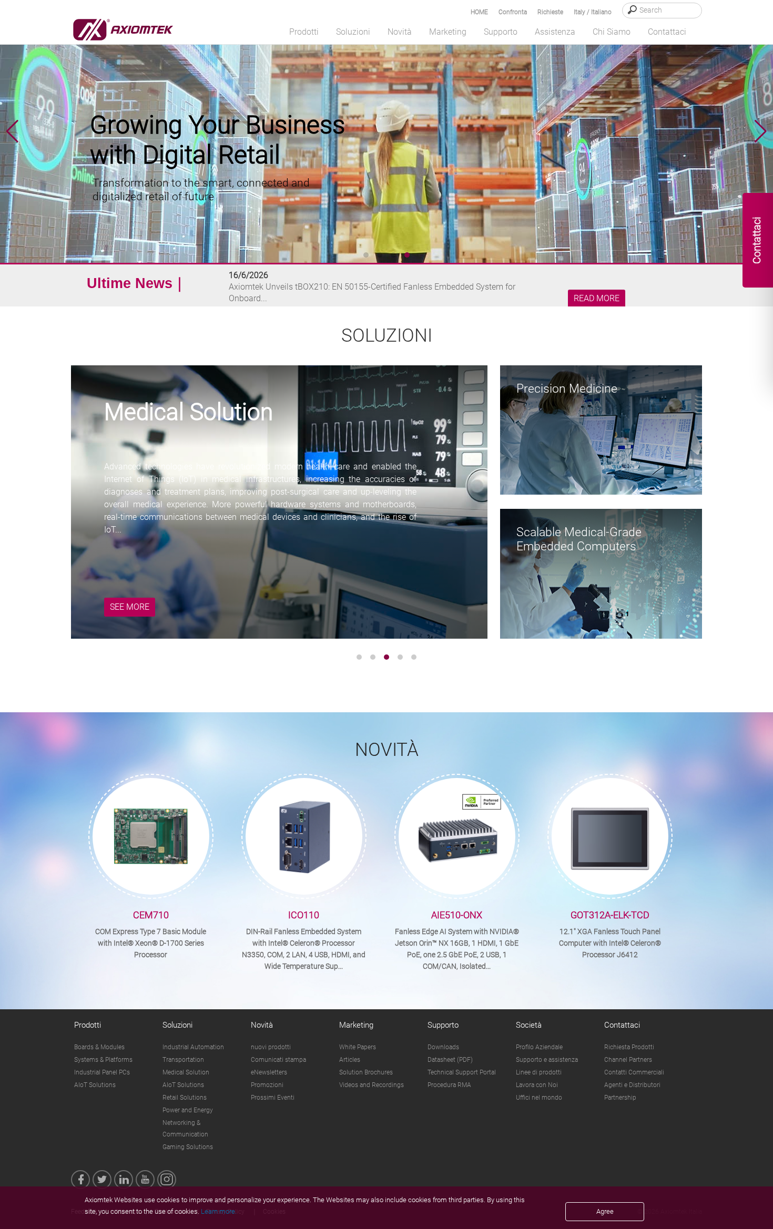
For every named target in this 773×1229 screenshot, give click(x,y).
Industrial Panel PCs (102, 1072)
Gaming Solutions (187, 1147)
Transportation (183, 1059)
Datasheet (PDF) (450, 1059)
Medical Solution (185, 1072)
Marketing (356, 1025)
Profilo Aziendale (539, 1047)
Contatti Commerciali (634, 1072)
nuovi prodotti (271, 1047)
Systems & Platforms (103, 1059)
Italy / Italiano (593, 12)
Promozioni (267, 1085)
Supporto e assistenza (547, 1059)
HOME (479, 12)
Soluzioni (177, 1025)
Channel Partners (628, 1059)
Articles (349, 1059)
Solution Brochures (366, 1072)
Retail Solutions (184, 1097)
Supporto (443, 1025)
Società (529, 1025)
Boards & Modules (99, 1047)
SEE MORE (129, 607)
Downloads (443, 1047)
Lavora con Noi (537, 1085)
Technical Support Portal (462, 1072)
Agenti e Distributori (632, 1085)
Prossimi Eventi (272, 1097)
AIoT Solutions (95, 1085)
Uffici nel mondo (539, 1097)
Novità (262, 1025)
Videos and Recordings (371, 1085)
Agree (605, 1211)
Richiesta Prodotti (629, 1047)
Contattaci (622, 1025)
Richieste (550, 12)
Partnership (620, 1097)
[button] (761, 131)
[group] (386, 131)
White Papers (357, 1047)
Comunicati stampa (278, 1059)
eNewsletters (269, 1072)
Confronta (513, 12)
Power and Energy (187, 1110)
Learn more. (219, 1211)
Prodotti (87, 1025)
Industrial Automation (193, 1047)
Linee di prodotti (539, 1072)
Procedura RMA (449, 1085)
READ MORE (596, 298)
